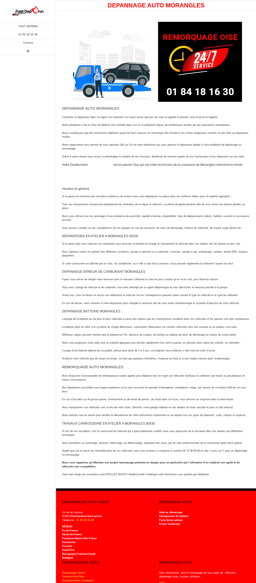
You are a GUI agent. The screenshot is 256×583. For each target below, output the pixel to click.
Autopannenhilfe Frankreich (78, 580)
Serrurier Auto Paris (73, 576)
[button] (28, 51)
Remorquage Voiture (73, 572)
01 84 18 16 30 (85, 520)
